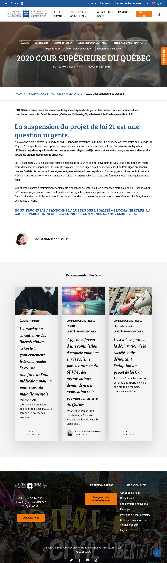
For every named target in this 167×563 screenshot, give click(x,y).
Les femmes (41, 43)
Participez (126, 509)
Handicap (35, 321)
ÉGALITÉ (25, 43)
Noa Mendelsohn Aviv (69, 66)
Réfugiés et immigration (109, 48)
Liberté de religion (63, 43)
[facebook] (11, 3)
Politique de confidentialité (135, 515)
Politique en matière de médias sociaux (133, 522)
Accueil (19, 93)
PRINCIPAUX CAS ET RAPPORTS (129, 43)
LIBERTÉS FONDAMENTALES (92, 43)
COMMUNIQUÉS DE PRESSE (81, 321)
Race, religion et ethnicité (78, 48)
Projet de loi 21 (52, 48)
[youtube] (16, 3)
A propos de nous (130, 492)
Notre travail (127, 498)
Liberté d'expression (124, 326)
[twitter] (6, 3)
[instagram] (22, 3)
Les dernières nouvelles (134, 503)
